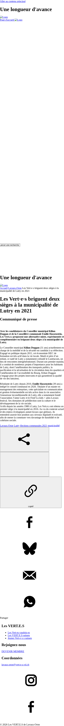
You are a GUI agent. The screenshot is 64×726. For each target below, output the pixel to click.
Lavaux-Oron (15, 288)
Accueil (4, 288)
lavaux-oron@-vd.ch (15, 664)
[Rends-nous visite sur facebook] (32, 707)
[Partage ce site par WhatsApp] (32, 602)
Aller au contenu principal (12, 1)
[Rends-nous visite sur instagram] (32, 681)
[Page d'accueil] (4, 17)
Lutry (16, 425)
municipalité (54, 425)
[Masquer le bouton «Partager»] (24, 464)
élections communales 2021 (33, 425)
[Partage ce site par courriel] (32, 576)
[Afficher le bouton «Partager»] (24, 439)
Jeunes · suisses (20, 638)
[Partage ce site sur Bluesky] (32, 549)
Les (19, 632)
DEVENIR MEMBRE (13, 651)
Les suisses (19, 635)
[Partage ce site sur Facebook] (32, 523)
